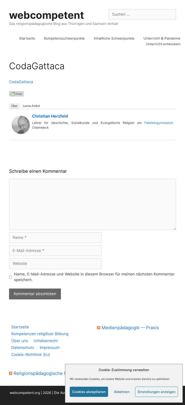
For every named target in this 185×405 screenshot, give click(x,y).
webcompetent (46, 15)
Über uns (19, 341)
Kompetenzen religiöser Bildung (39, 334)
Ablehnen (122, 392)
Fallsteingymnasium (158, 123)
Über (14, 106)
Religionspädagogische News (45, 373)
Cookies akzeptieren (89, 392)
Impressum (50, 347)
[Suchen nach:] (142, 14)
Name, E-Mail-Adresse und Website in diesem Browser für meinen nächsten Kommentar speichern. (94, 277)
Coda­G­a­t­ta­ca (21, 82)
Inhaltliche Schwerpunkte (114, 38)
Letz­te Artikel (31, 106)
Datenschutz (22, 347)
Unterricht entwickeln (163, 44)
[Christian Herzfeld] (21, 132)
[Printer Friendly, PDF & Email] (16, 93)
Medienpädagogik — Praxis (130, 327)
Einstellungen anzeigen (157, 392)
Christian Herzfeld (50, 116)
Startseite (27, 38)
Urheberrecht (46, 341)
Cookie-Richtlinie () (30, 354)
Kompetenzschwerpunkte (64, 38)
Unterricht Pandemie (161, 38)
